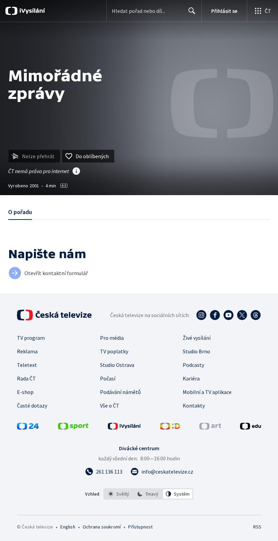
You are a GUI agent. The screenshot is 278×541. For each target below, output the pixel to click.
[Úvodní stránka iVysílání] (31, 11)
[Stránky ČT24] (28, 427)
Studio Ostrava (117, 364)
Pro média (112, 337)
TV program (31, 337)
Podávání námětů (120, 392)
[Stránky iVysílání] (124, 427)
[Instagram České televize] (201, 315)
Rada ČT (26, 378)
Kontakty (194, 405)
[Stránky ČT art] (210, 427)
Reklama (27, 351)
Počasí (107, 378)
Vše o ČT (109, 405)
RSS (257, 527)
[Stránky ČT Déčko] (170, 427)
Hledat (191, 10)
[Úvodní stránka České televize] (55, 315)
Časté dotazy (32, 405)
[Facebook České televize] (215, 315)
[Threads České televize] (255, 315)
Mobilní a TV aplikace (207, 392)
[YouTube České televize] (228, 315)
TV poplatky (114, 351)
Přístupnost (140, 527)
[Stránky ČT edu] (250, 427)
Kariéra (191, 378)
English (67, 527)
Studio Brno (196, 351)
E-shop (25, 392)
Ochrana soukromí (102, 527)
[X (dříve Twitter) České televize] (242, 315)
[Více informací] (76, 171)
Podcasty (193, 364)
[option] (118, 494)
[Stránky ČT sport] (73, 427)
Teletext (27, 364)
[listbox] (148, 494)
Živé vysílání (197, 337)
